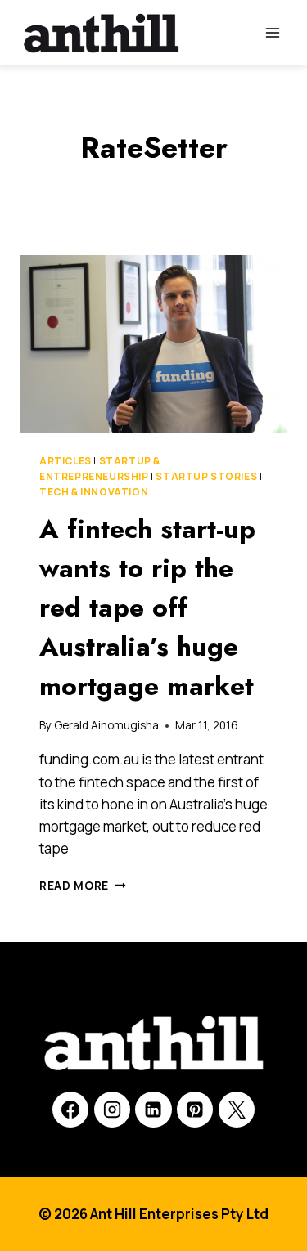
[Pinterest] (195, 1110)
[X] (237, 1110)
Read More (82, 885)
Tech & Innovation (93, 492)
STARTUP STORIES (206, 476)
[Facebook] (70, 1110)
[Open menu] (272, 32)
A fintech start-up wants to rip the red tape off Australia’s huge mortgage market (147, 607)
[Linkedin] (153, 1110)
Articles (65, 461)
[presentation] (153, 344)
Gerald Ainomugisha (106, 725)
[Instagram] (112, 1110)
